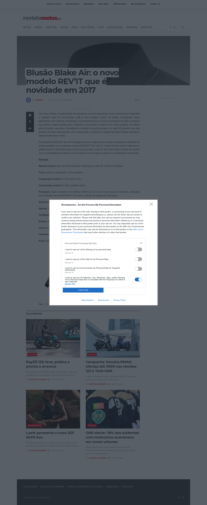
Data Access (103, 300)
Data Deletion (88, 300)
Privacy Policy (119, 300)
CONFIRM (83, 290)
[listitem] (103, 243)
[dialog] (103, 252)
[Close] (152, 205)
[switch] (138, 249)
